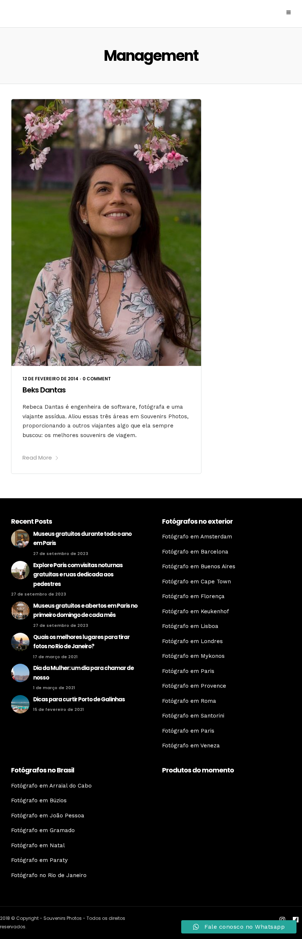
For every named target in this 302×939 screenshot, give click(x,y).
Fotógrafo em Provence (194, 686)
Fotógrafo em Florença (193, 596)
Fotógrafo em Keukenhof (195, 611)
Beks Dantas (44, 390)
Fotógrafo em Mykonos (193, 656)
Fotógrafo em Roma (189, 701)
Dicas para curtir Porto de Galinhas (79, 699)
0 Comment (96, 379)
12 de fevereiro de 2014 (50, 379)
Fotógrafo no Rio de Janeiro (49, 875)
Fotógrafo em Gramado (43, 830)
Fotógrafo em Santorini (193, 715)
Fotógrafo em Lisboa (190, 626)
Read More (37, 457)
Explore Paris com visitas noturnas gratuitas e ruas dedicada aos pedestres (78, 574)
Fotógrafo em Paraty (39, 860)
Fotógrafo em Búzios (39, 800)
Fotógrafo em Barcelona (195, 551)
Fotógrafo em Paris (188, 671)
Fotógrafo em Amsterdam (197, 536)
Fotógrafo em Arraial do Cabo (51, 785)
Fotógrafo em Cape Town (196, 581)
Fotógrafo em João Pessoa (47, 815)
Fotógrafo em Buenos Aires (198, 566)
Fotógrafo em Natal (38, 845)
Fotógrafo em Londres (192, 641)
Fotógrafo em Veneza (191, 745)
